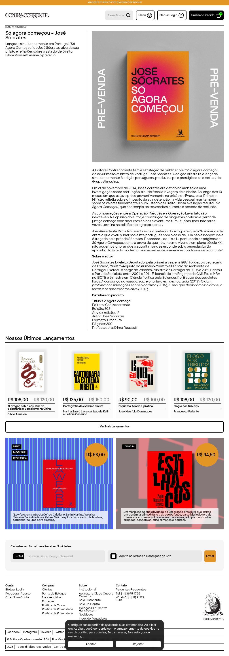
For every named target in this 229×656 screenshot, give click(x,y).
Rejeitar (138, 644)
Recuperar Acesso (18, 593)
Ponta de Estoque (54, 593)
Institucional (87, 589)
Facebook (13, 632)
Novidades (86, 615)
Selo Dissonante (90, 600)
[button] (206, 15)
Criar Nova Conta (17, 597)
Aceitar (91, 644)
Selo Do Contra (89, 604)
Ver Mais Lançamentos (114, 426)
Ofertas (47, 589)
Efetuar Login (14, 589)
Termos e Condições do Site (152, 556)
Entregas (48, 601)
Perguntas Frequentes (131, 589)
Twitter (59, 632)
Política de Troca (53, 605)
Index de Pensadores (93, 619)
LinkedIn (45, 632)
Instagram (30, 632)
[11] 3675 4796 (130, 593)
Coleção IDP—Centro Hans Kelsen (93, 609)
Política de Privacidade (57, 609)
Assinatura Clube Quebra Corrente (96, 595)
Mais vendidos (51, 597)
